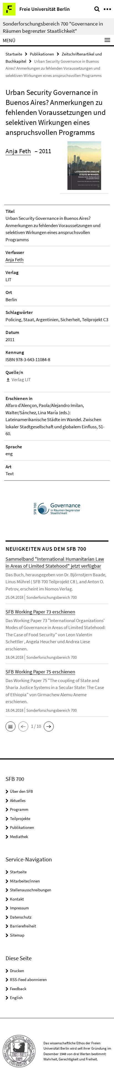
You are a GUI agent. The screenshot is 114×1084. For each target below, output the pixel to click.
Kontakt (17, 899)
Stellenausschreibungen (30, 889)
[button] (10, 726)
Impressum (19, 908)
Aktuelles (17, 800)
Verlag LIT (21, 379)
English (16, 997)
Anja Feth (18, 151)
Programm (19, 809)
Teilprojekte (20, 818)
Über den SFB (21, 791)
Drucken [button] (17, 970)
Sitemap (17, 935)
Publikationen (42, 54)
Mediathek (19, 836)
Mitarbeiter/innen (25, 881)
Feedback (18, 988)
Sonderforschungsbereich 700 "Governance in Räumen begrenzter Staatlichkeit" (53, 27)
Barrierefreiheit (23, 926)
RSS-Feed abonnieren (28, 979)
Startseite (14, 54)
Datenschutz (20, 917)
